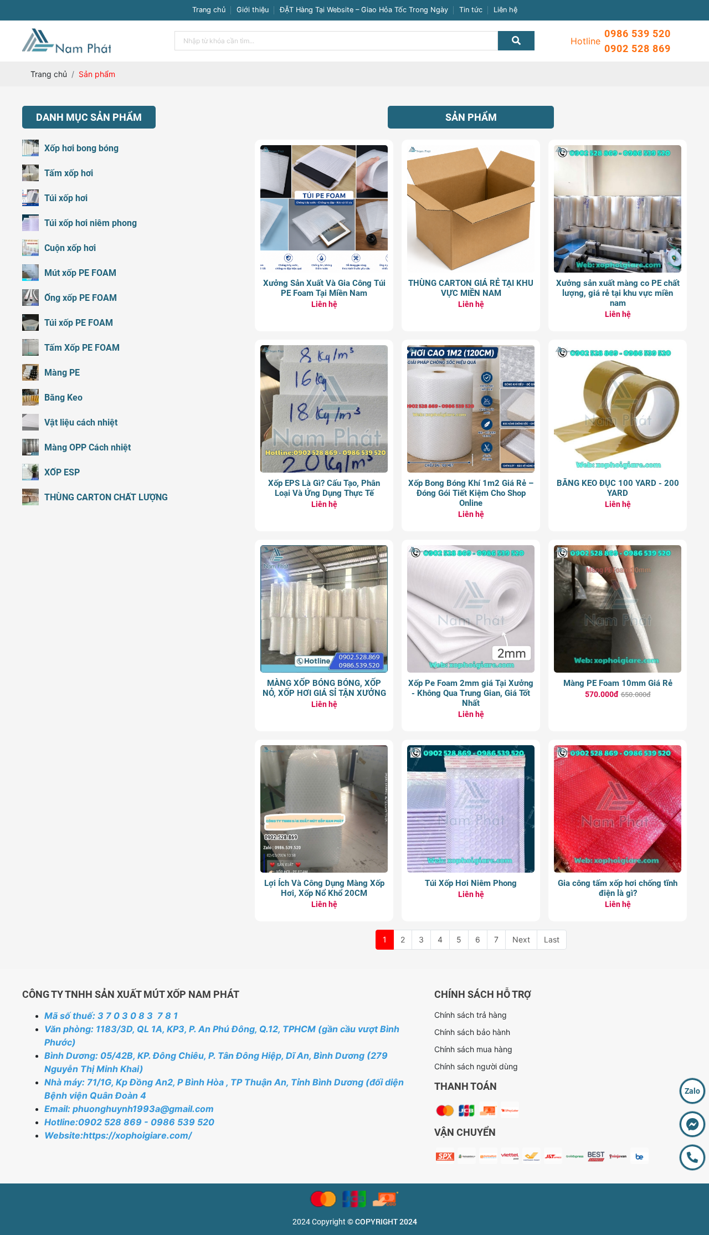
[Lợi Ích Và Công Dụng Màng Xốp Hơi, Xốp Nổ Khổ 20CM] (324, 751)
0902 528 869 (637, 48)
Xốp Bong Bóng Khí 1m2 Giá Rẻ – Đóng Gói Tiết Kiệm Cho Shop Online (470, 493)
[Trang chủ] (66, 34)
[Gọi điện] (692, 1157)
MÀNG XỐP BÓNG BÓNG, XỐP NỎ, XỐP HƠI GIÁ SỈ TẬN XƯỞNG (324, 688)
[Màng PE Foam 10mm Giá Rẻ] (617, 551)
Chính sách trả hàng (470, 1014)
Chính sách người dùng (476, 1066)
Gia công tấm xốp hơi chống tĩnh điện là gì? (617, 888)
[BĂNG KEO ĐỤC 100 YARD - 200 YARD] (617, 351)
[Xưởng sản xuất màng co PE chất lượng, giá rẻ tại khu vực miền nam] (617, 151)
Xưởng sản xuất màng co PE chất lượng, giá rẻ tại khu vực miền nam (618, 293)
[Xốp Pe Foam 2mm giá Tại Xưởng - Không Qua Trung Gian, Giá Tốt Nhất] (471, 551)
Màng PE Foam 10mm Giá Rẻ (617, 683)
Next (521, 939)
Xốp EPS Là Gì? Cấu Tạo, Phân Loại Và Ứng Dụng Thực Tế (324, 488)
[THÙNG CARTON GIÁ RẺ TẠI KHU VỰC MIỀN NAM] (471, 151)
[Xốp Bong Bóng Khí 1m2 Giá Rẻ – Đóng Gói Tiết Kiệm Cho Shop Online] (471, 351)
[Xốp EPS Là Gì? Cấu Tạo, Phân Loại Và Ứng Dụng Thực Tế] (324, 351)
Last (551, 939)
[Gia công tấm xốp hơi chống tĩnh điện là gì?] (617, 751)
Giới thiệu (253, 10)
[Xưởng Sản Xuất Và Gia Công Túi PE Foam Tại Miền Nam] (324, 151)
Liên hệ (505, 10)
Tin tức (470, 10)
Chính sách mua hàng (473, 1049)
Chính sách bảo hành (472, 1032)
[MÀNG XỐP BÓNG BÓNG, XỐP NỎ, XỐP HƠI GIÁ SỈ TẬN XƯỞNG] (324, 551)
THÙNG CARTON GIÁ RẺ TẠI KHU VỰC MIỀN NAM (470, 288)
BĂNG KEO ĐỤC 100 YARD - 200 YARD (618, 488)
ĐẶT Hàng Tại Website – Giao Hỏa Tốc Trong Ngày (364, 10)
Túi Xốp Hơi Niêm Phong (471, 883)
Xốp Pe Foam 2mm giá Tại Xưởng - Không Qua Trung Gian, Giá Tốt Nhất (470, 693)
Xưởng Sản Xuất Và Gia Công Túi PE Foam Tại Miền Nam (324, 288)
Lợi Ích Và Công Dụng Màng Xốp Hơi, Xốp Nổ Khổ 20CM (324, 888)
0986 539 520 (637, 33)
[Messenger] (692, 1124)
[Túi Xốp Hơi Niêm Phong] (471, 751)
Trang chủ (208, 10)
